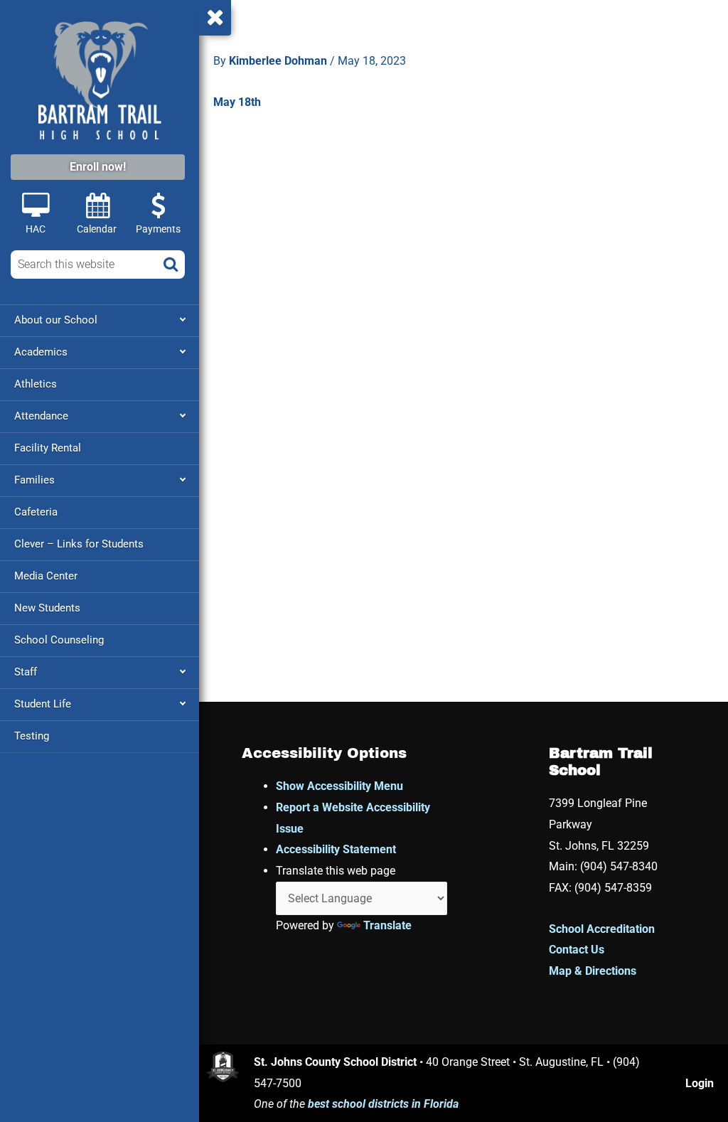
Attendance (41, 416)
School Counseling (59, 640)
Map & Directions (592, 971)
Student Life (42, 704)
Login (699, 1083)
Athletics (35, 384)
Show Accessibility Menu (339, 786)
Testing (31, 736)
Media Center (45, 576)
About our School (55, 320)
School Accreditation (602, 929)
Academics (41, 352)
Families (34, 480)
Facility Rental (47, 448)
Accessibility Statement (336, 849)
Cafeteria (36, 512)
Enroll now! (98, 166)
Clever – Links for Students (79, 544)
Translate (387, 925)
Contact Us (576, 949)
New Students (47, 608)
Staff (25, 672)
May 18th (237, 102)
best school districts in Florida (383, 1104)
